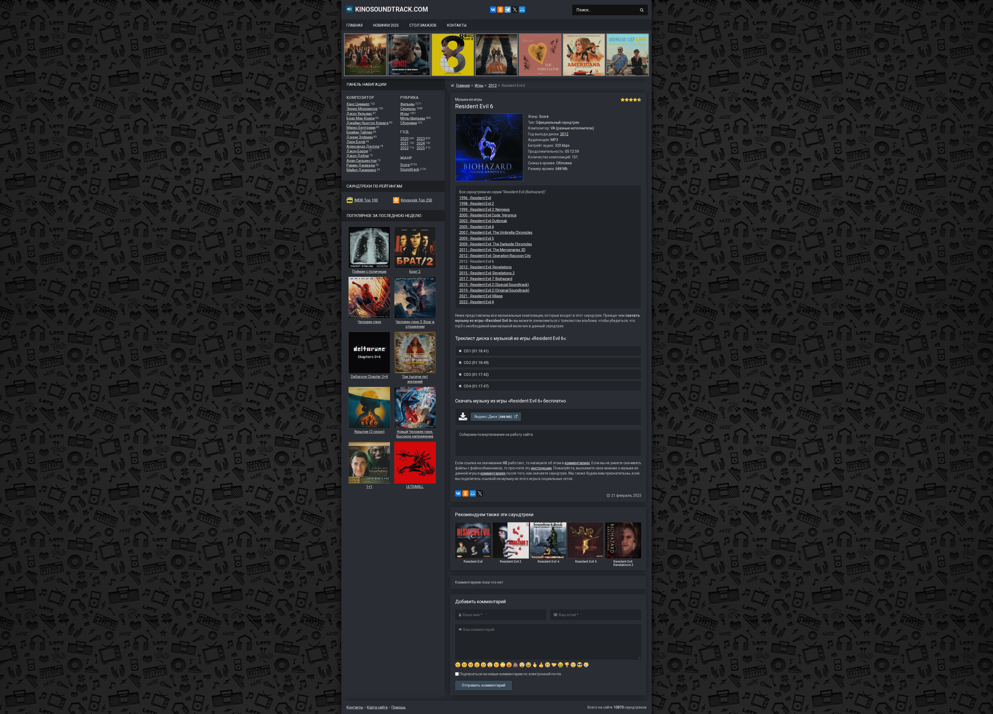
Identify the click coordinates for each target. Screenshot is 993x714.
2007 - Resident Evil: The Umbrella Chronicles (495, 232)
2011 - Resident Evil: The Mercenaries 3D (492, 250)
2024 (421, 143)
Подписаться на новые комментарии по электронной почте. (510, 674)
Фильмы (407, 104)
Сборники (408, 123)
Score (405, 165)
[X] (515, 9)
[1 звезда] (623, 100)
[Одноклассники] (500, 9)
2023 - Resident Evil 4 (476, 302)
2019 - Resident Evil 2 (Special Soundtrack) (494, 285)
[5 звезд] (639, 100)
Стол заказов (423, 25)
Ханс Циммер (358, 104)
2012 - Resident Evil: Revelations (485, 267)
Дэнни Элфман (360, 137)
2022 (404, 148)
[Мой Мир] (522, 9)
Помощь (399, 707)
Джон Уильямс (359, 114)
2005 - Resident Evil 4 (476, 227)
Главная (355, 25)
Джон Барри (357, 151)
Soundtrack (409, 169)
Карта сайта (377, 707)
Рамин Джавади (361, 165)
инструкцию (541, 468)
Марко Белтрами (361, 128)
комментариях (577, 463)
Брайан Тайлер (359, 132)
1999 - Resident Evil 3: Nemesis (484, 209)
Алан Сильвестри (362, 161)
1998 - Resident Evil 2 (476, 203)
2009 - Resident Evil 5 (476, 238)
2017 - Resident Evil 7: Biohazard (485, 279)
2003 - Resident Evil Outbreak (483, 221)
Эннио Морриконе (362, 109)
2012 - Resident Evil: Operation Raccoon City (495, 256)
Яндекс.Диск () (493, 416)
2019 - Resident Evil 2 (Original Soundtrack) (494, 290)
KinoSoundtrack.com (391, 9)
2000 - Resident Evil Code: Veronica (487, 215)
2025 (421, 148)
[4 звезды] (635, 100)
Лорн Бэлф (356, 142)
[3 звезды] (631, 100)
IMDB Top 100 (366, 200)
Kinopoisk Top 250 (416, 200)
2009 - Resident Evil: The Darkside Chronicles (495, 244)
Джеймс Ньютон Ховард (368, 123)
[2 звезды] (627, 100)
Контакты (457, 25)
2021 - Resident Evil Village (481, 296)
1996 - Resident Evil (475, 198)
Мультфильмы (412, 118)
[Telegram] (508, 9)
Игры (404, 114)
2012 (564, 134)
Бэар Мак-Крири (361, 118)
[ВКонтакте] (493, 9)
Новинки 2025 (386, 25)
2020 (404, 139)
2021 (404, 143)
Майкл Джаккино (361, 170)
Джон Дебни (358, 156)
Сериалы (408, 109)
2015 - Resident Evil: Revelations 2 (487, 273)
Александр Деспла (363, 146)
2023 (421, 139)
